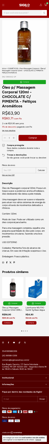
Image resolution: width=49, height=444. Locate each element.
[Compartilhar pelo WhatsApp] (3, 262)
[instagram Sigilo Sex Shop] (3, 342)
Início (4, 69)
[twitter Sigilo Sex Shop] (25, 342)
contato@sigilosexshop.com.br (15, 360)
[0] (45, 5)
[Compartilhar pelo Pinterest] (14, 262)
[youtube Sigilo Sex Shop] (14, 342)
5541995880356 (9, 351)
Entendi (38, 440)
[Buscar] (44, 13)
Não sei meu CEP (8, 175)
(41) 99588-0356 (9, 355)
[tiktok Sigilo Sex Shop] (19, 342)
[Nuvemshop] (12, 433)
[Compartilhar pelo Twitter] (10, 262)
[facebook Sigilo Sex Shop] (8, 342)
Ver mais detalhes (8, 131)
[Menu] (3, 5)
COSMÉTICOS (13, 69)
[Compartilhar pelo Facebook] (7, 262)
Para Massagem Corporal (29, 69)
